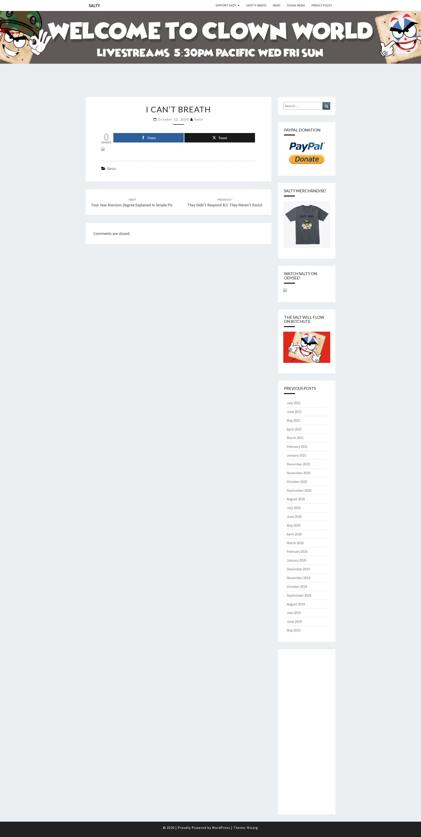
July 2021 (294, 403)
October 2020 (297, 481)
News (276, 5)
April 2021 (294, 429)
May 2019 (293, 630)
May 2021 (293, 420)
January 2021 (296, 455)
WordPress (221, 827)
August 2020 (296, 499)
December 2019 (298, 569)
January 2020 (296, 560)
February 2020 (297, 551)
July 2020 (294, 508)
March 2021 (295, 438)
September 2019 (299, 595)
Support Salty (226, 5)
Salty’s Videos (256, 5)
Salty (94, 5)
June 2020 (294, 516)
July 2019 (294, 612)
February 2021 (297, 446)
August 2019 (296, 604)
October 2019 (297, 586)
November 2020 (298, 473)
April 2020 (294, 534)
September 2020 (299, 490)
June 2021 (294, 411)
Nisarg (252, 827)
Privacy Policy (322, 5)
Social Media (296, 5)
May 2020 (293, 525)
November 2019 (298, 578)
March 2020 (295, 543)
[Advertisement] (80, 85)
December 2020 (298, 464)
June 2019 (294, 621)
